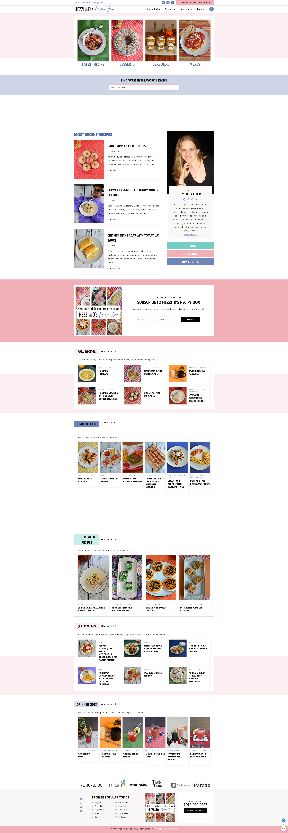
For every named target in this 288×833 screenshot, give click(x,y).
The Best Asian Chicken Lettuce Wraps (198, 648)
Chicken (148, 475)
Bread (97, 813)
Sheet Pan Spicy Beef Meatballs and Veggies (153, 648)
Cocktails (190, 254)
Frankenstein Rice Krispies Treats (122, 609)
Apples (147, 750)
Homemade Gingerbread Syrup (175, 756)
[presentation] (89, 159)
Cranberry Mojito (84, 755)
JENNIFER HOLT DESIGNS (166, 829)
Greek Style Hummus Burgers (132, 480)
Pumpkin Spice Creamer (197, 372)
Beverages (193, 367)
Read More (113, 170)
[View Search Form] (211, 9)
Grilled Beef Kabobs (85, 480)
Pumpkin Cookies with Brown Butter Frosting (108, 395)
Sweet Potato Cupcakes (152, 394)
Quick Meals (124, 813)
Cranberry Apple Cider (155, 755)
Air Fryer (122, 817)
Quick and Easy (196, 477)
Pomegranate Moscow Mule (198, 755)
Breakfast (193, 390)
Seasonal (161, 64)
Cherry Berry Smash (130, 755)
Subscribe (190, 319)
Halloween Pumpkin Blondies (190, 609)
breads (190, 246)
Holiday (180, 750)
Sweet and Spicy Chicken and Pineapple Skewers (154, 483)
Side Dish (99, 817)
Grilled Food (83, 475)
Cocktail (203, 750)
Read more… (190, 234)
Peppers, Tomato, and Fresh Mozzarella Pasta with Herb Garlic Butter (108, 653)
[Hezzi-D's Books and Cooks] (94, 9)
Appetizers (123, 802)
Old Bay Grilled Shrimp (109, 480)
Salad (198, 669)
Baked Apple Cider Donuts (126, 146)
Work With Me (86, 3)
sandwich (133, 475)
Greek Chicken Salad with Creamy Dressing (197, 677)
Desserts (127, 64)
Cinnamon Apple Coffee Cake (153, 372)
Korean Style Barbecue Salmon (200, 482)
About (77, 3)
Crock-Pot (122, 809)
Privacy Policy (98, 3)
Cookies (182, 604)
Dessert (147, 367)
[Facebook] (163, 2)
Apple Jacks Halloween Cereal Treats (91, 609)
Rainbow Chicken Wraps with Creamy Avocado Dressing (107, 678)
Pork (169, 477)
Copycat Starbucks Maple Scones (197, 398)
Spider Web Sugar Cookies (156, 609)
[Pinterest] (172, 2)
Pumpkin (108, 367)
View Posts (107, 351)
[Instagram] (168, 2)
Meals (195, 64)
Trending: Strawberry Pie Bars (195, 2)
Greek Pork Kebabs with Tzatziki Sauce (176, 483)
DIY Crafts (190, 262)
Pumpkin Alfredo (103, 372)
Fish (191, 475)
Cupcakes (99, 809)
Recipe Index (153, 9)
